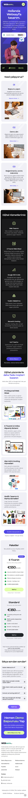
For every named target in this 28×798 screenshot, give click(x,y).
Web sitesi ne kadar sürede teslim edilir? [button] (11, 681)
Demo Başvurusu (6, 760)
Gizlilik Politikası (7, 793)
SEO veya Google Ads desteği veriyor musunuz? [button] (11, 698)
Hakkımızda (18, 763)
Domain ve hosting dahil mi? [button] (11, 693)
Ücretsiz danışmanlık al (14, 532)
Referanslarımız (20, 760)
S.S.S (16, 766)
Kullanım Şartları (19, 793)
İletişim (17, 770)
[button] (23, 4)
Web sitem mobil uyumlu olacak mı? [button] (12, 687)
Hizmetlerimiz (5, 763)
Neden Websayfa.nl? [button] (8, 667)
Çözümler (4, 770)
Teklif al (14, 635)
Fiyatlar (3, 766)
